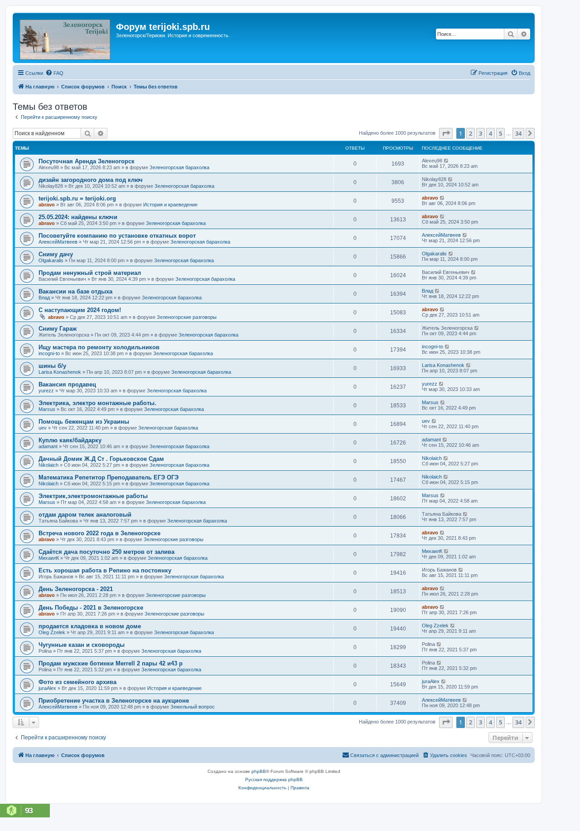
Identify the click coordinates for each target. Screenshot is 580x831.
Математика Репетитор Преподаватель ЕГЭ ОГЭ (109, 477)
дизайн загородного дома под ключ (91, 179)
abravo (47, 204)
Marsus (47, 409)
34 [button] (518, 133)
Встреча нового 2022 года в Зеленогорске (99, 533)
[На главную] (65, 38)
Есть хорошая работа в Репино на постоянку (105, 570)
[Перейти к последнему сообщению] (447, 160)
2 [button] (470, 133)
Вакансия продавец (67, 384)
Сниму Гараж (58, 328)
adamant (48, 446)
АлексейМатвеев (58, 241)
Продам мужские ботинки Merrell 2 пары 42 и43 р (111, 663)
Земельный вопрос (192, 706)
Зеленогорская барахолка (179, 167)
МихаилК (49, 558)
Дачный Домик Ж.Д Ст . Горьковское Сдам (101, 458)
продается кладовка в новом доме (90, 626)
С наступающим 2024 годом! (80, 310)
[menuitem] (54, 73)
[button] (446, 133)
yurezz (46, 390)
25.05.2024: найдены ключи (78, 217)
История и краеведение (170, 204)
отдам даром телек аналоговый (85, 514)
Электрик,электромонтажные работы (93, 496)
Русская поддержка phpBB (274, 779)
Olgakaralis (51, 260)
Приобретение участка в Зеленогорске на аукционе (114, 700)
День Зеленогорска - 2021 (76, 589)
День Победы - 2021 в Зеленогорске (91, 607)
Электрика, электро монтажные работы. (97, 403)
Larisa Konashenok (60, 372)
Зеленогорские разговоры (187, 317)
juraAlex (47, 688)
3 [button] (480, 133)
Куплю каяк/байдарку (70, 440)
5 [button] (500, 133)
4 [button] (490, 133)
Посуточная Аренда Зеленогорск (87, 161)
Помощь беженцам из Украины (84, 421)
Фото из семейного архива (77, 682)
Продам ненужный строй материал (90, 272)
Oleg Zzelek (52, 632)
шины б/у (52, 365)
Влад (44, 297)
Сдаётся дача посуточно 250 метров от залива (106, 551)
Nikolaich (48, 465)
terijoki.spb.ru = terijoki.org (77, 198)
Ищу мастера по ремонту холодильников (99, 347)
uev (43, 427)
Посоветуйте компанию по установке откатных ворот (117, 235)
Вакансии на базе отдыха (75, 291)
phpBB (258, 771)
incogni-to (49, 353)
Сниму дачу (56, 254)
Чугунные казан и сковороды (82, 644)
